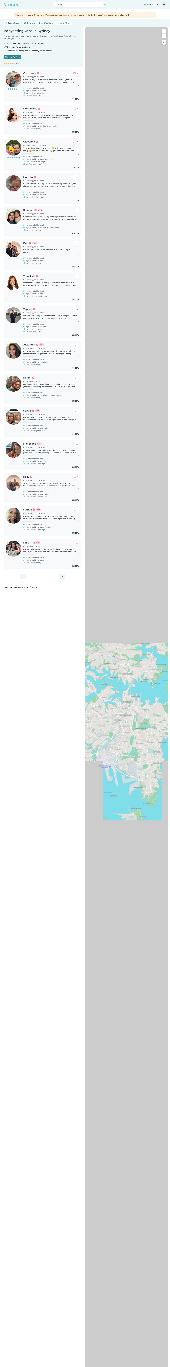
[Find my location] (164, 42)
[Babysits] (11, 4)
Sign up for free (12, 57)
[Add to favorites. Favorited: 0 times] (77, 210)
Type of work (13, 23)
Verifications (47, 23)
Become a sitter (151, 4)
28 (55, 576)
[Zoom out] (164, 35)
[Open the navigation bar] (164, 4)
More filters (64, 23)
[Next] (62, 576)
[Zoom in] (164, 31)
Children (30, 23)
